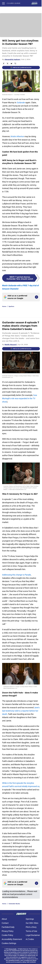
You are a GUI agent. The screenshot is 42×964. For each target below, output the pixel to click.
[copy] (15, 63)
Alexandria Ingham (12, 59)
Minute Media (12, 949)
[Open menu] (3, 3)
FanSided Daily (8, 927)
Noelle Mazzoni (11, 345)
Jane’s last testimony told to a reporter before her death (21, 710)
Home (4, 306)
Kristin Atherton (17, 136)
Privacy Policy (7, 931)
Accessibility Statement (12, 939)
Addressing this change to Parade (16, 575)
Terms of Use (31, 931)
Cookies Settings (9, 943)
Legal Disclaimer (33, 935)
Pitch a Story (31, 927)
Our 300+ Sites (32, 923)
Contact (5, 923)
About (4, 919)
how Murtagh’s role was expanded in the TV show (19, 398)
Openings (30, 919)
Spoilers (11, 306)
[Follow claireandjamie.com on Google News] (36, 297)
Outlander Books (14, 903)
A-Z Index (30, 939)
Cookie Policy (7, 935)
